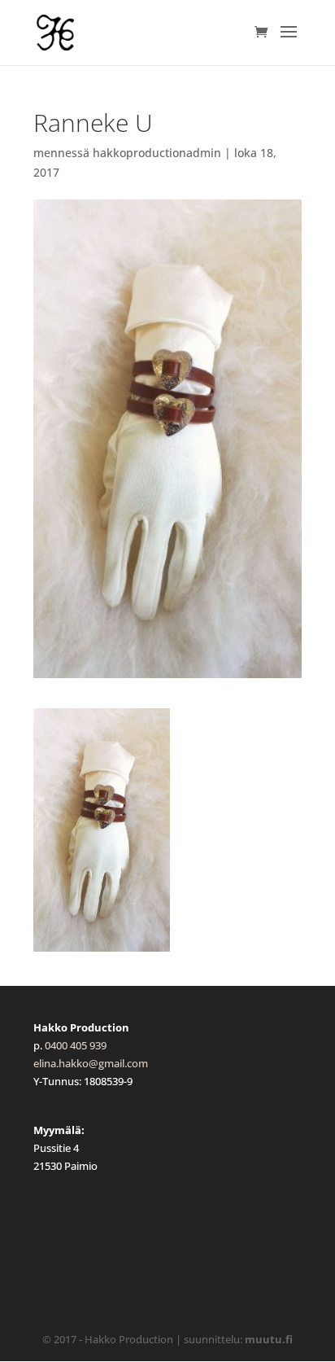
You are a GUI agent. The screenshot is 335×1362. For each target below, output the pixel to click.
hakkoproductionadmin (157, 152)
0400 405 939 (76, 1045)
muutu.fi (269, 1339)
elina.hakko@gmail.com (90, 1063)
